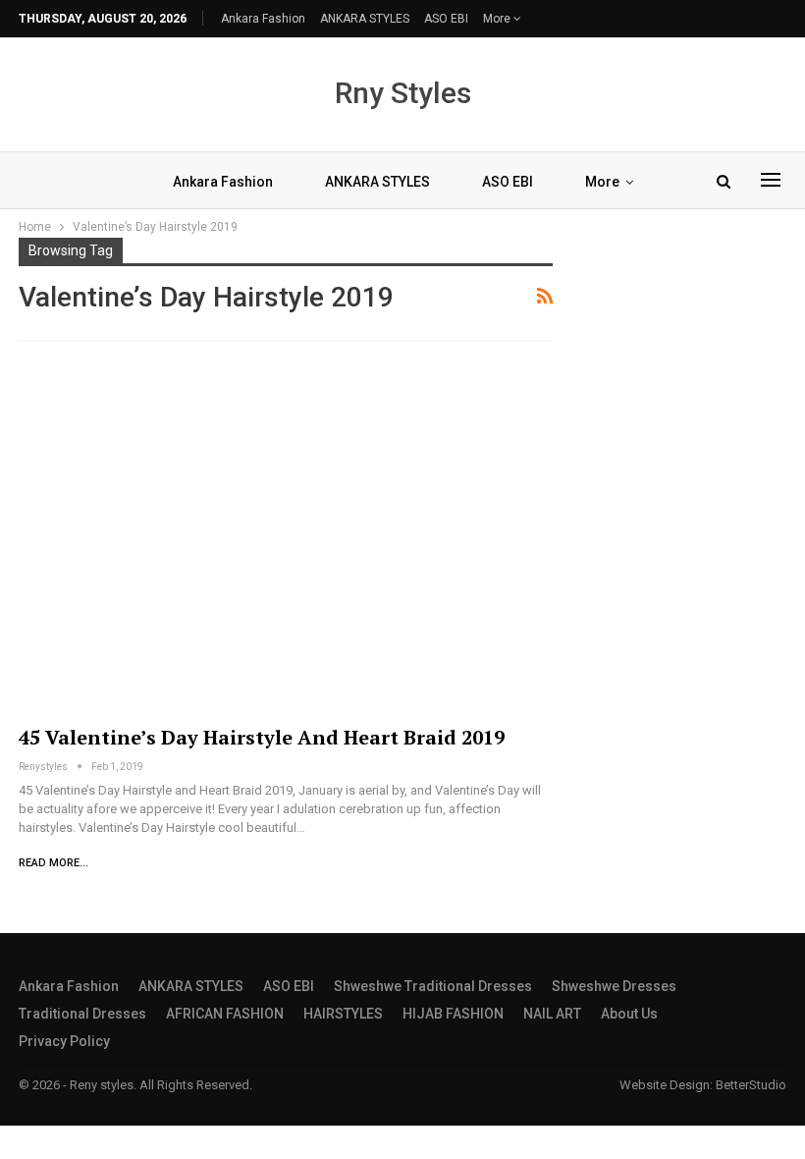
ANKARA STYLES (364, 19)
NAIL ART (552, 1013)
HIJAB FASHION (453, 1013)
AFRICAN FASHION (225, 1013)
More (498, 19)
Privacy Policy (64, 1041)
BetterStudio (751, 1084)
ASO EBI (446, 19)
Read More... (53, 862)
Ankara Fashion (263, 19)
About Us (629, 1013)
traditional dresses (82, 1013)
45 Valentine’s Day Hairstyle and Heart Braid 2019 (262, 737)
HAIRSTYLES (343, 1013)
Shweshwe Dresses (614, 986)
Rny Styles (403, 93)
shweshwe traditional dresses (433, 986)
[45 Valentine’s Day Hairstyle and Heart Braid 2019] (286, 536)
